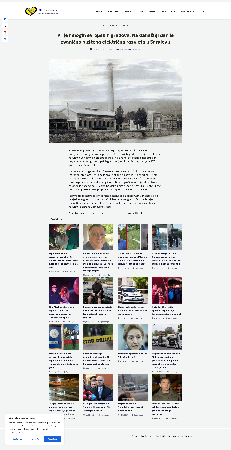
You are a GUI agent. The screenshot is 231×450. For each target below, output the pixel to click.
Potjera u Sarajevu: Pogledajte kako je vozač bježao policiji (130, 407)
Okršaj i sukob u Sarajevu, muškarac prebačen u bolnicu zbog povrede (132, 310)
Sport (152, 12)
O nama (135, 436)
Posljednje (110, 25)
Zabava (162, 12)
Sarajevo (136, 49)
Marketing (146, 436)
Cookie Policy (21, 432)
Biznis (174, 12)
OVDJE (139, 212)
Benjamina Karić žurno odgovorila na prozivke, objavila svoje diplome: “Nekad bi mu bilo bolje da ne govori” (63, 360)
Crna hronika (112, 12)
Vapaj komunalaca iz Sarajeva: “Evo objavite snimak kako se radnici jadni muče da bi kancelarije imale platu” (63, 260)
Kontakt (188, 436)
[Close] (61, 415)
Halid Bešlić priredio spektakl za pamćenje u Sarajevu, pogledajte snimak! (167, 310)
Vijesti (99, 12)
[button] (204, 11)
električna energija (123, 49)
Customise (17, 439)
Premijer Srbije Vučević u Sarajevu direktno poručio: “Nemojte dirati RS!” (97, 407)
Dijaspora (128, 12)
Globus (141, 12)
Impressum (177, 436)
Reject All (35, 439)
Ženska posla (187, 12)
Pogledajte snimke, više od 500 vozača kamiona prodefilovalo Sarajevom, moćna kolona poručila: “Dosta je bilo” (166, 360)
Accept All (52, 439)
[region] (34, 429)
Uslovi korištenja (161, 436)
